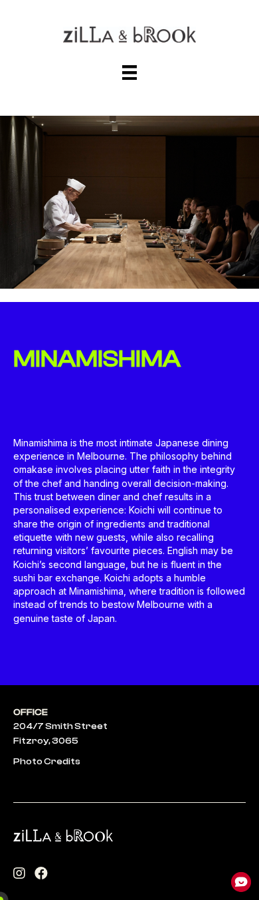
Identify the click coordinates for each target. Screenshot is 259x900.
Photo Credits (46, 761)
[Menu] (129, 72)
